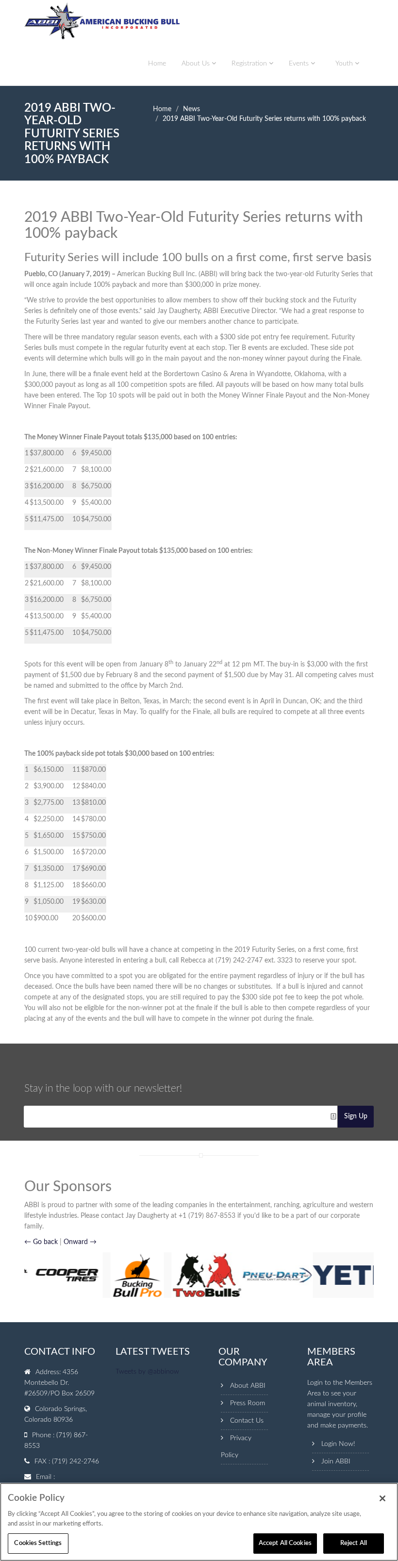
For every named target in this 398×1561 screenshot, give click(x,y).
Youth (345, 63)
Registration (250, 63)
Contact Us (247, 1420)
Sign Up (355, 1116)
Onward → (80, 1242)
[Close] (382, 1498)
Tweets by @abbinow (147, 1371)
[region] (199, 1522)
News (191, 109)
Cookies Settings (38, 1543)
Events (300, 63)
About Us (197, 63)
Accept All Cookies (285, 1543)
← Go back (41, 1242)
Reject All (353, 1543)
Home (157, 63)
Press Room (247, 1403)
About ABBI (247, 1385)
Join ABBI (335, 1461)
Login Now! (338, 1444)
